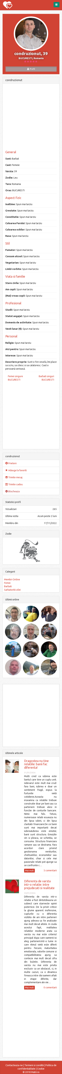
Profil (32, 69)
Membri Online (12, 579)
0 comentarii (50, 987)
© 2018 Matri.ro (31, 1072)
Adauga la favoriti (17, 470)
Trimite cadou (15, 484)
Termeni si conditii (34, 1065)
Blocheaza (14, 491)
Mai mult (29, 870)
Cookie (40, 1068)
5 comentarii (50, 870)
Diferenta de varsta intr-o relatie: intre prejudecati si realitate (39, 884)
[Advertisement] (31, 117)
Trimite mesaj (15, 477)
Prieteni (12, 463)
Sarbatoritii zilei (12, 589)
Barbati (8, 586)
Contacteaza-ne (14, 1065)
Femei (7, 583)
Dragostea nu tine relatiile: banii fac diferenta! (36, 764)
